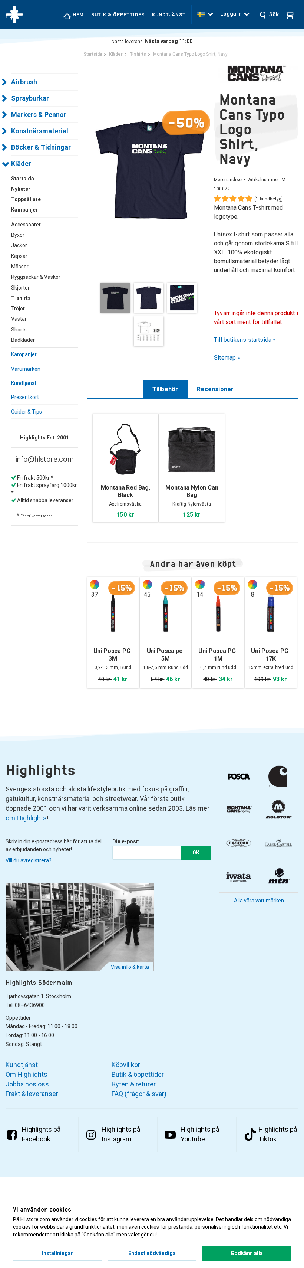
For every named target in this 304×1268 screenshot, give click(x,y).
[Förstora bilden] (150, 168)
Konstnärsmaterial (39, 131)
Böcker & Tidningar (41, 147)
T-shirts (21, 298)
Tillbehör (165, 389)
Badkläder (23, 340)
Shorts (19, 330)
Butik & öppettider (118, 14)
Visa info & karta (130, 967)
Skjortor (20, 288)
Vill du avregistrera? (29, 860)
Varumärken (25, 369)
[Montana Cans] (256, 73)
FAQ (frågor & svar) (139, 1094)
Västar (19, 319)
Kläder (21, 163)
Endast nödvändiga (152, 1253)
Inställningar (57, 1253)
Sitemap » (227, 357)
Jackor (19, 245)
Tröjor (18, 308)
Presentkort (25, 397)
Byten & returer (134, 1084)
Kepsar (19, 256)
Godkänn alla (247, 1253)
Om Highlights (26, 1074)
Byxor (17, 235)
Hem (77, 14)
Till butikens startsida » (245, 339)
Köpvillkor (126, 1065)
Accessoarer (26, 225)
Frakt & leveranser (32, 1094)
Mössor (20, 266)
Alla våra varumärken (259, 900)
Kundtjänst (169, 14)
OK (195, 853)
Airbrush (24, 82)
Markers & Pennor (38, 114)
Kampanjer (24, 354)
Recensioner (215, 389)
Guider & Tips (26, 412)
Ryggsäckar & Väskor (35, 277)
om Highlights (26, 818)
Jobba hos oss (27, 1084)
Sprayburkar (30, 98)
